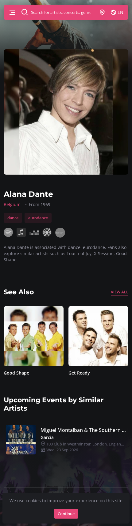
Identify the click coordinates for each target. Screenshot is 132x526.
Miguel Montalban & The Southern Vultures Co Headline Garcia (83, 430)
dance (12, 218)
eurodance (38, 218)
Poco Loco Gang (86, 373)
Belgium (12, 204)
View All (119, 292)
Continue (66, 513)
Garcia (47, 437)
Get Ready (15, 373)
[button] (12, 12)
